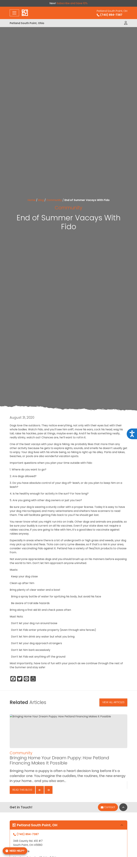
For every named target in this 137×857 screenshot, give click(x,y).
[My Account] (125, 23)
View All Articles (113, 702)
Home (31, 200)
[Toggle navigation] (14, 13)
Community (54, 200)
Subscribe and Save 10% (72, 3)
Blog (41, 200)
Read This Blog (22, 790)
